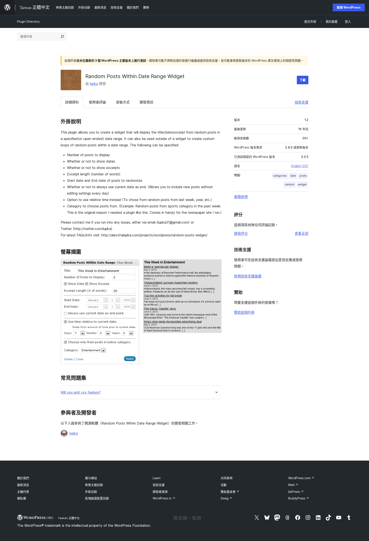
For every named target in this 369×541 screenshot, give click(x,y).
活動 (224, 485)
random (289, 184)
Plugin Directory (28, 21)
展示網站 (91, 478)
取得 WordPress (349, 7)
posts (303, 175)
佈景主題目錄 (94, 485)
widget (302, 184)
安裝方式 (123, 102)
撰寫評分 (241, 233)
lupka (94, 83)
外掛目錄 (91, 491)
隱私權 (21, 498)
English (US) (299, 166)
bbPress (296, 491)
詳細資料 (72, 102)
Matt (293, 485)
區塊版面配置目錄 (97, 498)
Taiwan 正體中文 (69, 518)
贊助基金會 (230, 491)
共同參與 (227, 478)
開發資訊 (146, 102)
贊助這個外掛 (244, 312)
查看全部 (301, 233)
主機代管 (23, 491)
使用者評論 (97, 102)
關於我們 (23, 478)
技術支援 (301, 102)
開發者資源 (160, 491)
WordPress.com (301, 478)
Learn (157, 478)
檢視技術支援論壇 (247, 276)
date (293, 175)
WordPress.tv (164, 498)
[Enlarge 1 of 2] (134, 265)
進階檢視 (241, 197)
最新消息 (23, 485)
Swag (226, 498)
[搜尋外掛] (62, 36)
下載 (303, 80)
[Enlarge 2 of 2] (216, 265)
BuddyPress (298, 498)
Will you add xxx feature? (81, 392)
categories (280, 175)
